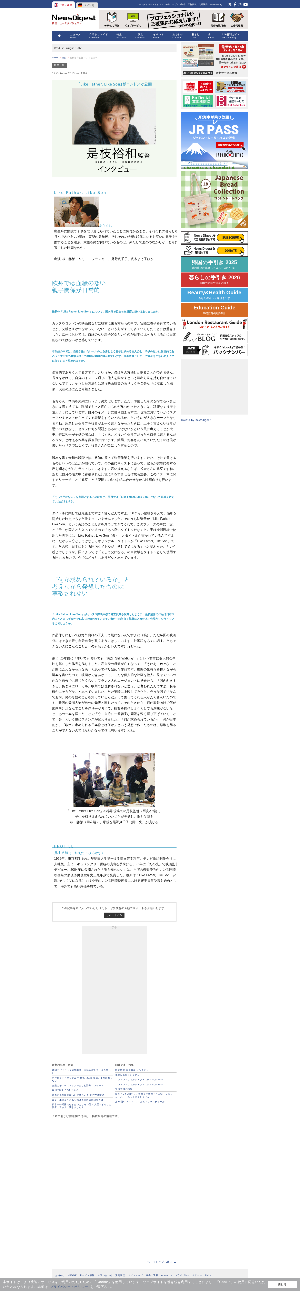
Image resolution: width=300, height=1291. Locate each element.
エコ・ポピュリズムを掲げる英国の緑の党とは (77, 1100)
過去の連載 (152, 1275)
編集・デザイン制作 (176, 4)
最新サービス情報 (210, 72)
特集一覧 (59, 65)
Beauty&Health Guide (214, 295)
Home (55, 58)
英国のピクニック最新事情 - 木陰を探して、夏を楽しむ (81, 1071)
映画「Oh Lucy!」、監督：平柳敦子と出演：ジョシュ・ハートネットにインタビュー (144, 1095)
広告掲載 (192, 4)
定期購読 (203, 4)
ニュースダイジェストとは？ (148, 4)
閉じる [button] (282, 1284)
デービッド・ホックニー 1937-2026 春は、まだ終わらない (82, 1079)
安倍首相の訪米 (123, 1089)
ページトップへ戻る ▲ (162, 1261)
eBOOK (72, 1275)
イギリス (64, 4)
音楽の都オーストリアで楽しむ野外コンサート (77, 1085)
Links (208, 1275)
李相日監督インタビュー (128, 1075)
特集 (64, 58)
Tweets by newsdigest (196, 419)
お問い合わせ (105, 1275)
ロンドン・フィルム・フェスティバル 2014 (139, 1084)
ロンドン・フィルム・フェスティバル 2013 (139, 1079)
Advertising (216, 4)
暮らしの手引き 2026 (214, 280)
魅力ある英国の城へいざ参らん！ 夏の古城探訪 (78, 1095)
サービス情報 (87, 1275)
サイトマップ (135, 1275)
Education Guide (214, 310)
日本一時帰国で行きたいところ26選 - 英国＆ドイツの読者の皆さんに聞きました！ (81, 1106)
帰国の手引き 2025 (214, 264)
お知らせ (60, 1275)
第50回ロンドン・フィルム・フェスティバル (140, 1101)
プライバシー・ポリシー (69, 1287)
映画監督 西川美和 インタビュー (133, 1070)
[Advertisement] (114, 990)
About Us (166, 1275)
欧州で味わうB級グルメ (65, 1090)
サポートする (114, 915)
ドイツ (87, 4)
